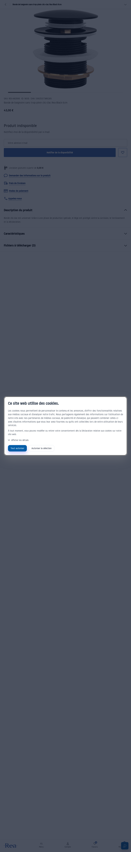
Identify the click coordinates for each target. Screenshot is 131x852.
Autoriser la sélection (41, 448)
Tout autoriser (17, 448)
